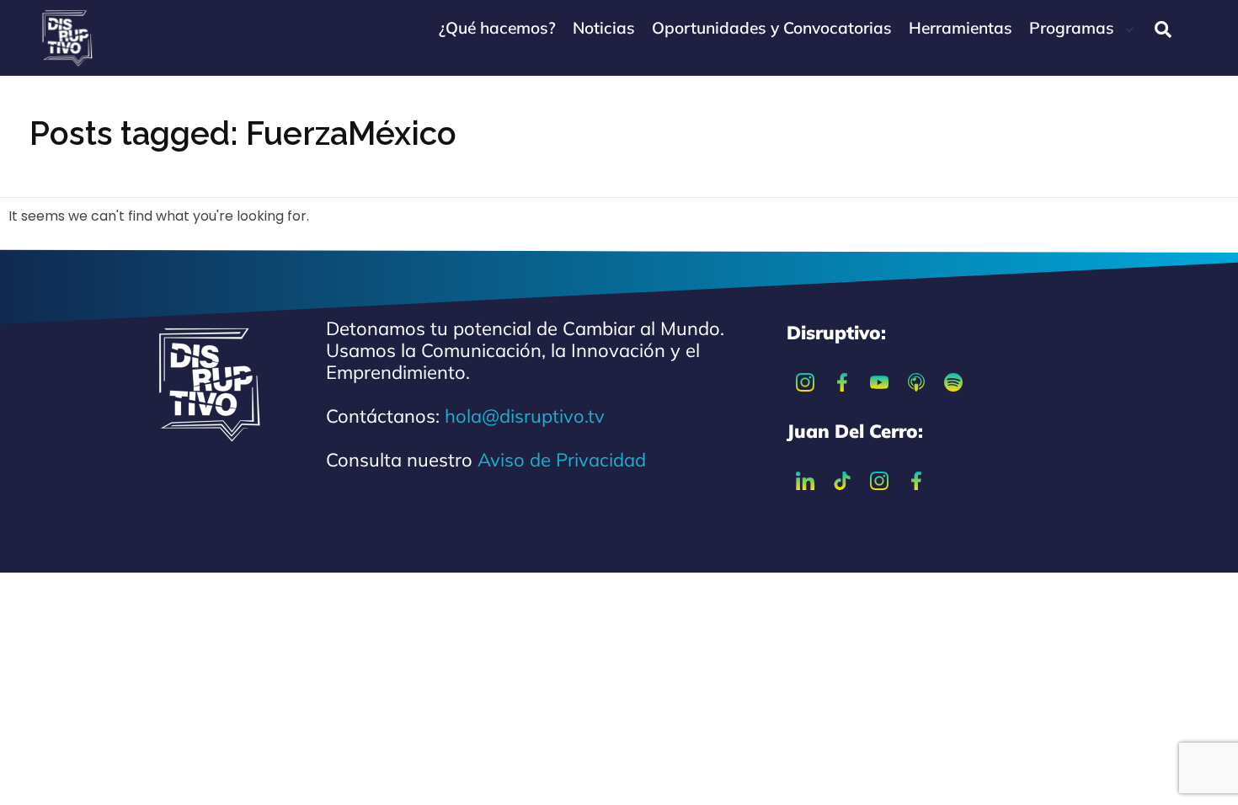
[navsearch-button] (1163, 29)
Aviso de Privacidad (562, 460)
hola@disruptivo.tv (525, 416)
